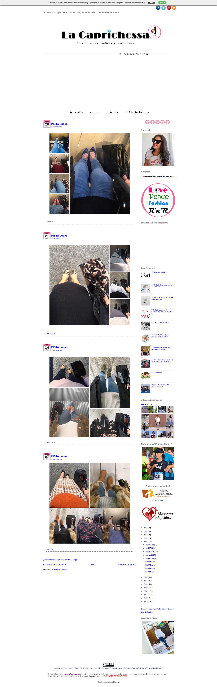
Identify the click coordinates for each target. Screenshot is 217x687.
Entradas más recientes (55, 564)
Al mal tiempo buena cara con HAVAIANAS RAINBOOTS (162, 361)
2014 (146, 591)
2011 (146, 602)
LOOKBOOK (146, 404)
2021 (146, 535)
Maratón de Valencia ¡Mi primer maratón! (160, 386)
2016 (146, 584)
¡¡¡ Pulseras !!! (156, 372)
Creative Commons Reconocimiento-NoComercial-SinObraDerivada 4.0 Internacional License (129, 668)
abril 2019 (149, 548)
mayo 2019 (150, 545)
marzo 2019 (150, 552)
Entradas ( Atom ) (60, 570)
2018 (146, 577)
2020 (146, 538)
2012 (146, 598)
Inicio (92, 564)
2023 (146, 531)
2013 (146, 595)
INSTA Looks (59, 123)
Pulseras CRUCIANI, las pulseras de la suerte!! (160, 336)
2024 (146, 528)
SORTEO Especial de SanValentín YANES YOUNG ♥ (162, 312)
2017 (146, 581)
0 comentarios (56, 127)
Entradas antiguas (127, 564)
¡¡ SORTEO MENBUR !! (160, 322)
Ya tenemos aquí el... (159, 272)
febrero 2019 (150, 555)
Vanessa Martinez (74, 668)
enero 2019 (150, 558)
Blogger (116, 682)
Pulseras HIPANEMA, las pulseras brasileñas (160, 348)
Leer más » (50, 222)
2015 (146, 588)
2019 (146, 542)
